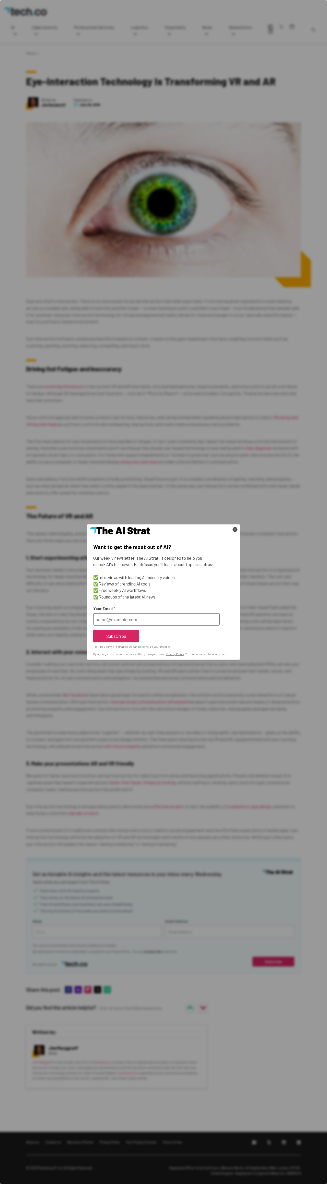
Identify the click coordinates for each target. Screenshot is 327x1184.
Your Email (104, 608)
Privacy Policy (175, 654)
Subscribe (116, 635)
